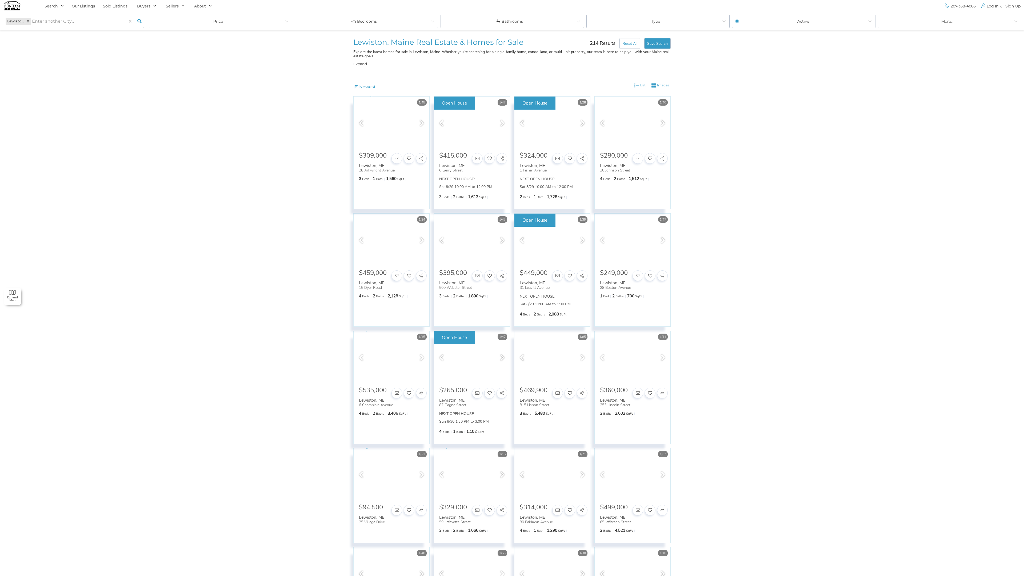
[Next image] (421, 123)
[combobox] (32, 21)
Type (655, 21)
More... (947, 21)
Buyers (143, 6)
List (642, 85)
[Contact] (396, 158)
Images (662, 85)
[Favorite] (409, 158)
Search (51, 6)
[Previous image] (361, 123)
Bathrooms (512, 21)
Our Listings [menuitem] (83, 6)
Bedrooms (367, 21)
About (200, 6)
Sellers (172, 6)
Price (218, 21)
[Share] (421, 158)
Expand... (361, 64)
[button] (28, 21)
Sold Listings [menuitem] (115, 6)
